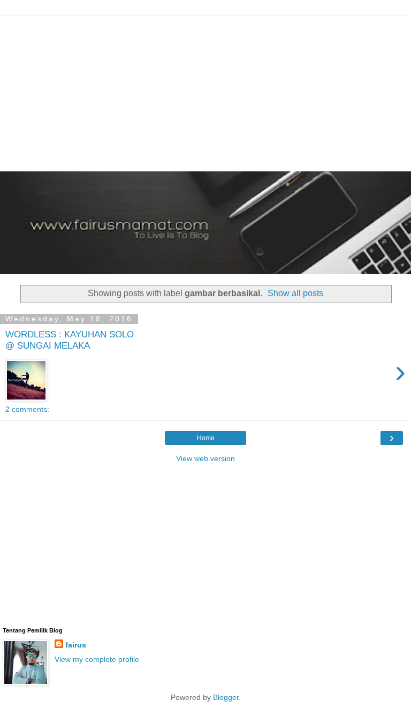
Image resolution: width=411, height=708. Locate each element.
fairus (75, 645)
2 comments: (27, 409)
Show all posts (295, 293)
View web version (205, 458)
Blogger (226, 697)
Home (206, 438)
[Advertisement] (205, 91)
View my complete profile (97, 659)
